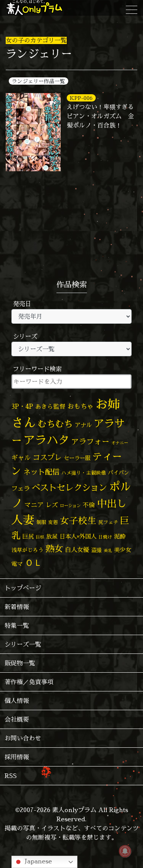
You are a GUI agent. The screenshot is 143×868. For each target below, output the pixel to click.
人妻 (22, 520)
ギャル (21, 457)
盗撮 (96, 550)
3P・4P (22, 406)
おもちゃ (80, 406)
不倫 (89, 505)
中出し (112, 503)
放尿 (52, 536)
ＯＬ (33, 562)
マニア (34, 504)
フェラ (20, 488)
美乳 (108, 550)
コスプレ (47, 457)
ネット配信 (41, 472)
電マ (17, 564)
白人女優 (77, 549)
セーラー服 (77, 458)
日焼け (105, 537)
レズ (52, 505)
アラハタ (46, 440)
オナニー (119, 442)
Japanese (37, 861)
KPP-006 (81, 98)
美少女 (122, 550)
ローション (70, 506)
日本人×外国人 (77, 536)
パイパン (118, 472)
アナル (83, 425)
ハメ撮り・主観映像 (83, 473)
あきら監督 (50, 406)
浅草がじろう (27, 550)
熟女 (54, 548)
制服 (41, 522)
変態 (53, 522)
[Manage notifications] (125, 851)
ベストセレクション (69, 487)
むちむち (55, 424)
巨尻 (28, 536)
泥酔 (119, 536)
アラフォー (90, 441)
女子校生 (78, 520)
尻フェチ (108, 522)
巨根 (40, 537)
